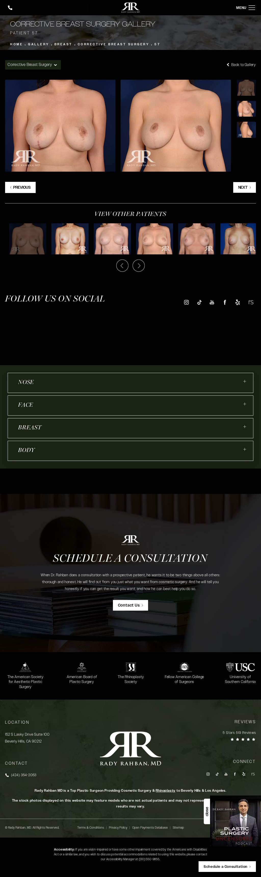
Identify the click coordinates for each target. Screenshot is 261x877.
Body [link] (26, 451)
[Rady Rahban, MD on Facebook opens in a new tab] (225, 302)
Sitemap (178, 828)
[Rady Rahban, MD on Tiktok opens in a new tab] (199, 302)
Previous (22, 187)
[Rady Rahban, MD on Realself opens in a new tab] (250, 302)
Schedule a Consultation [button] (225, 867)
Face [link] (25, 405)
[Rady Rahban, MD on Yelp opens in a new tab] (237, 302)
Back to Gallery (243, 65)
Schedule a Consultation (130, 559)
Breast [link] (30, 428)
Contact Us (129, 605)
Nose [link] (26, 383)
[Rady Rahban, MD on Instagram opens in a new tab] (186, 302)
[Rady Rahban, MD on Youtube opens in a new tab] (212, 302)
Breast (64, 44)
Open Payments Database (150, 828)
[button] (252, 7)
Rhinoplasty (165, 790)
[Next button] (139, 265)
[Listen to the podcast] (235, 820)
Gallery (38, 44)
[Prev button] (122, 265)
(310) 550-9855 (149, 859)
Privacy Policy (118, 828)
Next (243, 187)
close (206, 811)
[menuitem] (186, 302)
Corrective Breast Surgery (114, 44)
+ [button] (245, 381)
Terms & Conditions (90, 828)
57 (157, 44)
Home (16, 44)
